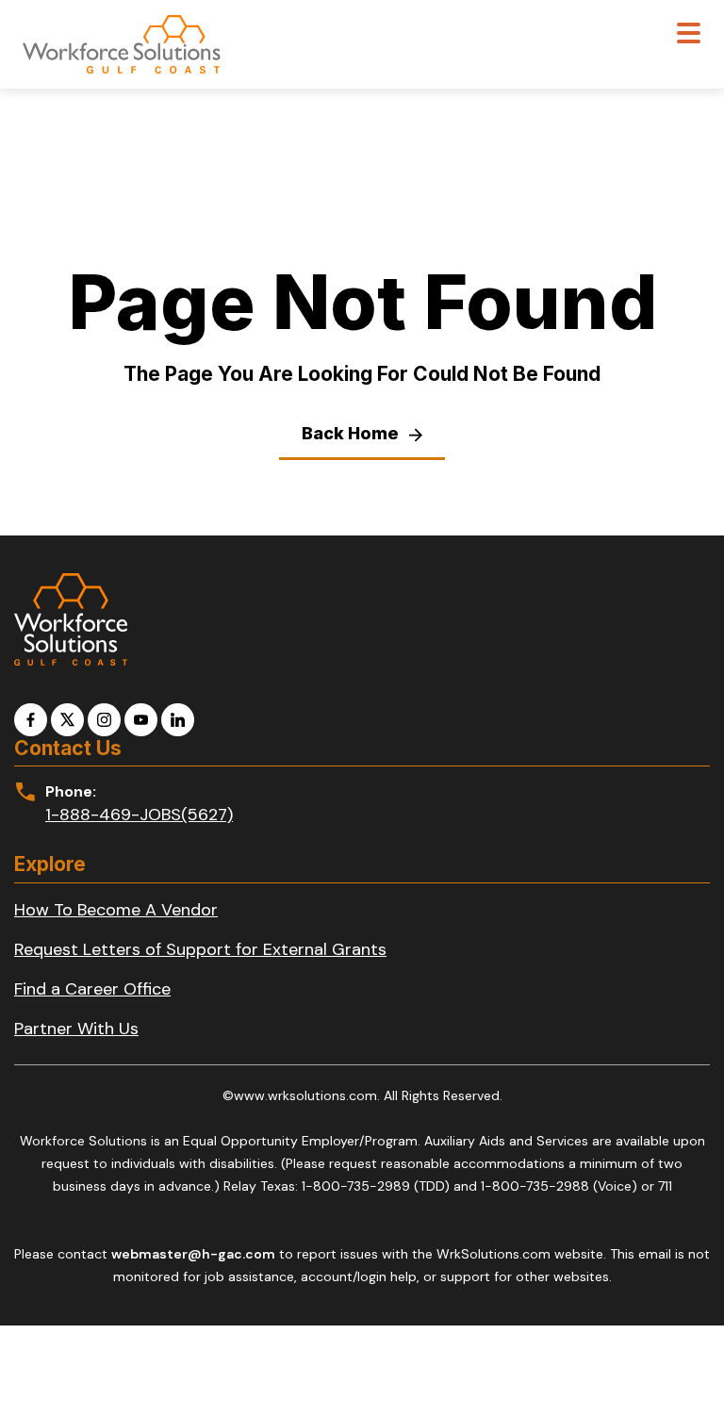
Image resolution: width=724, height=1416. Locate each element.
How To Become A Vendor (116, 909)
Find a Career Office (92, 989)
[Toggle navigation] (688, 35)
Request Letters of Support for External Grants (200, 949)
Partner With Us (76, 1028)
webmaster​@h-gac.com (193, 1253)
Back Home (352, 433)
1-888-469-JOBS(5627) (139, 814)
